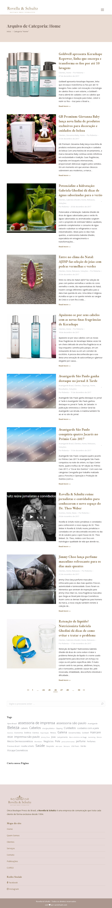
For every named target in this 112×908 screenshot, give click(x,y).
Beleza (13, 727)
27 (61, 690)
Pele (57, 741)
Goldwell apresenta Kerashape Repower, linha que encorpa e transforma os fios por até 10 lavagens (80, 61)
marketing (91, 737)
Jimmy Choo (45, 737)
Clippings (85, 385)
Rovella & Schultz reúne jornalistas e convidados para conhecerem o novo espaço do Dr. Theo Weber (80, 501)
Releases (91, 200)
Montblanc (38, 742)
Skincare (67, 746)
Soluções (62, 203)
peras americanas (68, 742)
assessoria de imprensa (36, 723)
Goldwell (85, 733)
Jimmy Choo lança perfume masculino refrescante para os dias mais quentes (80, 561)
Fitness (53, 732)
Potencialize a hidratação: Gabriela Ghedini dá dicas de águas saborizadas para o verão (80, 190)
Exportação (44, 733)
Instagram (14, 889)
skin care (59, 746)
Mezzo (99, 737)
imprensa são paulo (27, 737)
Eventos (62, 513)
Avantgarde (93, 723)
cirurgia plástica (48, 728)
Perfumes (91, 741)
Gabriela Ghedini (73, 200)
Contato (10, 854)
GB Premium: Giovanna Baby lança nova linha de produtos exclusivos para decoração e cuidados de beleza (79, 123)
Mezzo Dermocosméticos (20, 741)
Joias (53, 737)
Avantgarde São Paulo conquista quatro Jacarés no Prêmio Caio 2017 (78, 434)
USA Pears (75, 746)
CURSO (10, 867)
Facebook (13, 882)
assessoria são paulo (71, 723)
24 (43, 690)
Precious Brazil (13, 746)
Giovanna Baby (72, 135)
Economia (18, 732)
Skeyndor (50, 746)
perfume (81, 741)
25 (49, 690)
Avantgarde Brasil (66, 385)
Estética (27, 732)
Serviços (11, 848)
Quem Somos (13, 835)
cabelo (24, 728)
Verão (83, 746)
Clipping (59, 728)
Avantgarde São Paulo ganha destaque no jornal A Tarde (79, 378)
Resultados (63, 389)
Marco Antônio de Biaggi (78, 737)
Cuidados (70, 728)
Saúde (40, 746)
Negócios (49, 741)
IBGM (10, 736)
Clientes (62, 72)
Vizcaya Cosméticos (17, 750)
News (74, 513)
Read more (63, 106)
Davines (10, 733)
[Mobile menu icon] (102, 9)
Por (78, 72)
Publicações (12, 861)
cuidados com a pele (88, 728)
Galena (62, 732)
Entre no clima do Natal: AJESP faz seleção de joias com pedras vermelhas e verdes (80, 261)
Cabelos (35, 728)
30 (79, 690)
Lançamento (62, 737)
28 (67, 690)
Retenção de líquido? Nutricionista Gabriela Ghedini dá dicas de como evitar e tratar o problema (77, 628)
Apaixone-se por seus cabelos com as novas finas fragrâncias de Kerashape (80, 319)
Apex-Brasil (12, 723)
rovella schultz (27, 746)
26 (55, 690)
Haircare (95, 732)
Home (68, 72)
